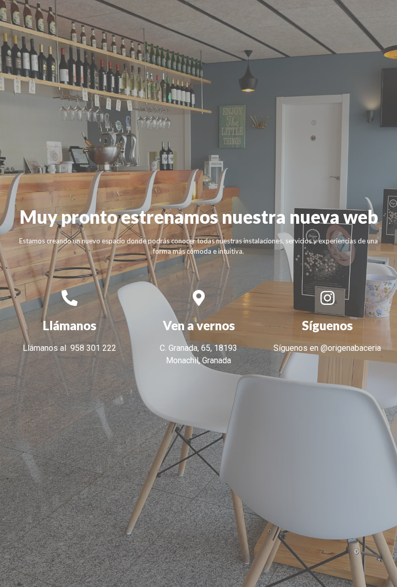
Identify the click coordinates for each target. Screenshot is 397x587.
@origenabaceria (350, 348)
